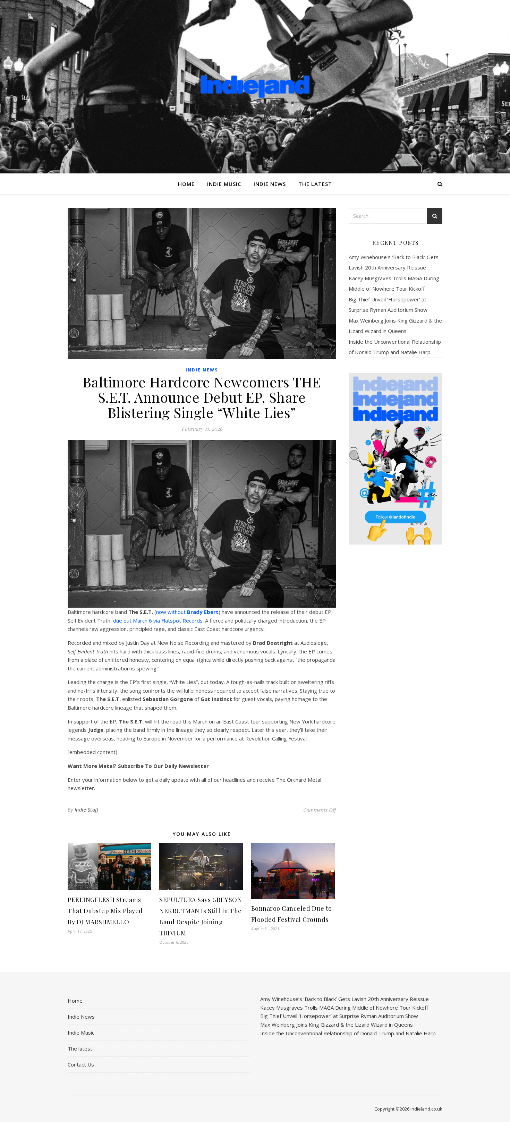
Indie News (270, 183)
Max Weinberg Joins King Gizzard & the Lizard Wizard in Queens (336, 1024)
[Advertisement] (395, 659)
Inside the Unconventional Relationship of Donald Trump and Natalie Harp (348, 1033)
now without (187, 611)
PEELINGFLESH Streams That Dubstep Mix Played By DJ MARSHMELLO (105, 911)
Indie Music (224, 183)
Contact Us (81, 1064)
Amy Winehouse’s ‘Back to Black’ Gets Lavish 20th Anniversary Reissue (344, 998)
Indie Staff (87, 809)
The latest (315, 183)
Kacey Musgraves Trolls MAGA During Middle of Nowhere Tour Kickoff (344, 1007)
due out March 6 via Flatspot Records (158, 620)
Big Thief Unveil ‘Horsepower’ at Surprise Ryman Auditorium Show (339, 1015)
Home (186, 183)
